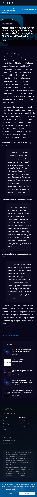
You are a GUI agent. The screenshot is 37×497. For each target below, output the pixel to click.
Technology (6, 424)
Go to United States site (28, 9)
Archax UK (22, 421)
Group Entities (7, 443)
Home (4, 20)
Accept (27, 493)
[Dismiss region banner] (35, 9)
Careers (5, 427)
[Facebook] (14, 413)
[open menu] (35, 3)
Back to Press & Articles (13, 335)
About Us (5, 421)
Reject (10, 493)
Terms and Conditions (9, 440)
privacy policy (10, 489)
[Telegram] (8, 413)
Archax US (22, 427)
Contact (5, 429)
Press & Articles (13, 20)
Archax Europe (23, 424)
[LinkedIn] (4, 413)
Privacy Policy (7, 437)
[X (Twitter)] (11, 413)
